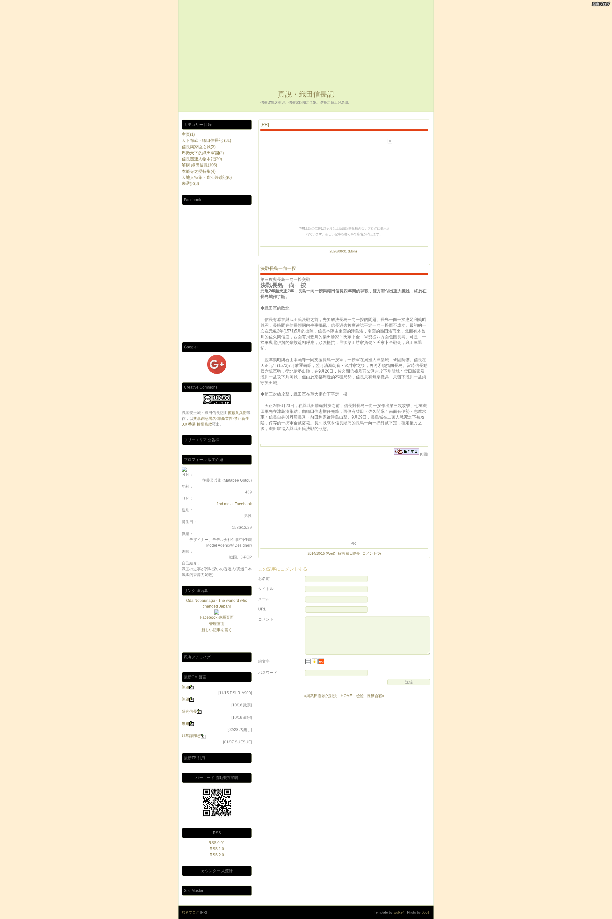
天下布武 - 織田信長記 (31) (206, 140)
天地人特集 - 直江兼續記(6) (207, 177)
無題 (185, 687)
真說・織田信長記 (306, 94)
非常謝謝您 (191, 735)
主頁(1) (188, 134)
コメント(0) (371, 553)
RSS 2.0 (217, 855)
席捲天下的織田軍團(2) (203, 152)
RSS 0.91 (216, 843)
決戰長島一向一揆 (278, 268)
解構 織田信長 (349, 553)
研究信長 (189, 711)
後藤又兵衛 (237, 413)
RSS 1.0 (217, 849)
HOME (346, 696)
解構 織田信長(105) (199, 165)
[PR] (264, 124)
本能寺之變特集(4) (198, 171)
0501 (425, 912)
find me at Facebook (234, 504)
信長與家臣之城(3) (198, 146)
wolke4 (399, 912)
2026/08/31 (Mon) (343, 251)
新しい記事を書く (216, 630)
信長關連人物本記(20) (202, 159)
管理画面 (216, 624)
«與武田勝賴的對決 (320, 696)
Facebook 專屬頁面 (217, 617)
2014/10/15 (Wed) (321, 553)
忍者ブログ (190, 912)
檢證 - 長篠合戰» (370, 696)
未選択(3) (190, 183)
